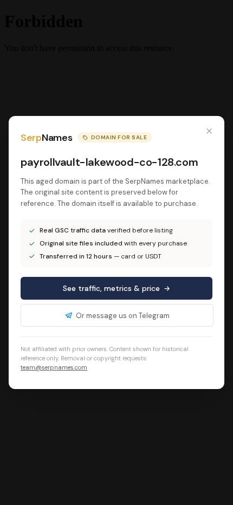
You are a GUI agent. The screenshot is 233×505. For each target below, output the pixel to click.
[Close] (209, 131)
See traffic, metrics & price (111, 288)
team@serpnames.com (54, 367)
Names (46, 137)
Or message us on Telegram (123, 315)
